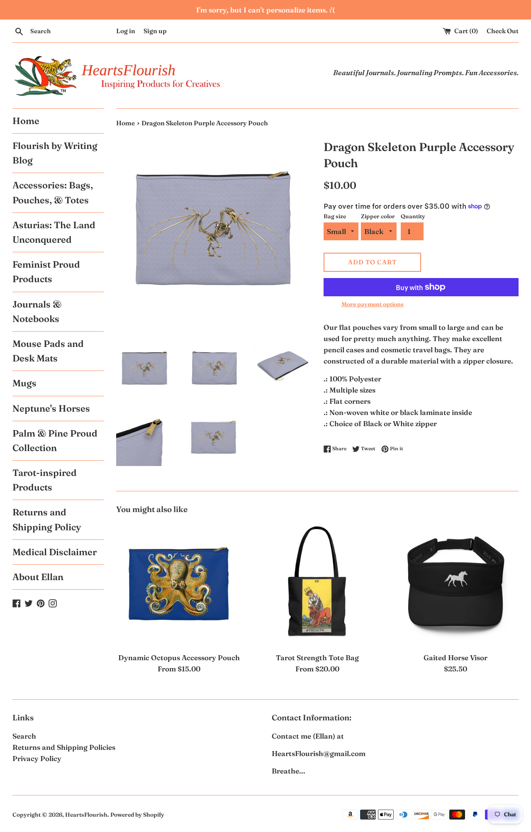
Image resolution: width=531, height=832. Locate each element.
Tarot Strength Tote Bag (317, 657)
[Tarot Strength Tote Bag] (317, 585)
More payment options (372, 304)
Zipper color (378, 216)
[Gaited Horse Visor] (456, 585)
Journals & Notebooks (36, 311)
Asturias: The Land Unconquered (53, 232)
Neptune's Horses (51, 408)
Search (24, 736)
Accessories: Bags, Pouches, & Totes (52, 192)
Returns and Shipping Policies (63, 747)
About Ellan (37, 577)
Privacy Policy (36, 758)
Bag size (335, 216)
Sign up (155, 31)
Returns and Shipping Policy (46, 519)
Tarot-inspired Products (44, 480)
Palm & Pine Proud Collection (54, 440)
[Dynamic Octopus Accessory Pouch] (179, 585)
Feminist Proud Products (46, 272)
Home (25, 121)
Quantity (413, 216)
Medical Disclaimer (54, 552)
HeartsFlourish (86, 814)
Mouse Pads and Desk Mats (48, 351)
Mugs (24, 383)
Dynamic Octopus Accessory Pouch (179, 657)
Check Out (503, 31)
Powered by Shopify (137, 814)
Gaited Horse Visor (455, 657)
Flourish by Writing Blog (54, 153)
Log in (125, 31)
